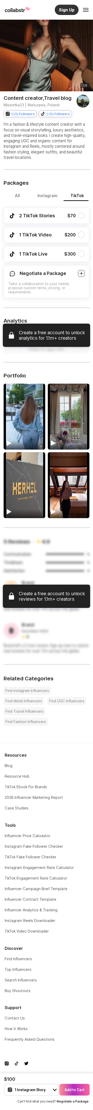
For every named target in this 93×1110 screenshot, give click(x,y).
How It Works (16, 1028)
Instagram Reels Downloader (30, 920)
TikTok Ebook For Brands (26, 787)
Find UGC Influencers (66, 701)
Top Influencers (18, 969)
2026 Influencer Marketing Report (34, 797)
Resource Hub (17, 776)
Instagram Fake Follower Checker (34, 846)
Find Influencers (18, 959)
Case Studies (16, 808)
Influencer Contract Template (30, 899)
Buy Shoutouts (17, 990)
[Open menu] (86, 10)
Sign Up (66, 9)
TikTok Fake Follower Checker (30, 857)
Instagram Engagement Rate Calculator (39, 867)
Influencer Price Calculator (27, 835)
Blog (8, 765)
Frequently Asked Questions (30, 1039)
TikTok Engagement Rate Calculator (36, 878)
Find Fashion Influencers (25, 722)
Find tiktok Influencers (23, 701)
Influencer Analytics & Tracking (31, 910)
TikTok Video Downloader (27, 931)
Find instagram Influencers (27, 691)
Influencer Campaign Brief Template (36, 888)
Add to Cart (74, 1090)
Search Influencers (21, 980)
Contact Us (15, 1018)
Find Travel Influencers (24, 711)
